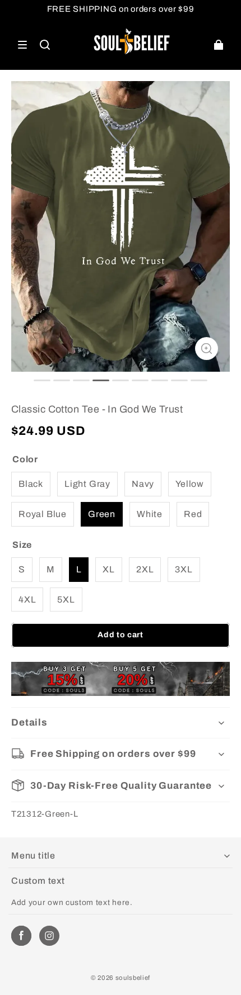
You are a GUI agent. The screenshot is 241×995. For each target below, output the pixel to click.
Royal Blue (42, 514)
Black (30, 484)
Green (101, 514)
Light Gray (87, 484)
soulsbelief (133, 977)
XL (109, 569)
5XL (66, 599)
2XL (145, 569)
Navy (143, 484)
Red (193, 514)
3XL (183, 569)
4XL (27, 599)
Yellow (189, 484)
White (150, 514)
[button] (22, 45)
